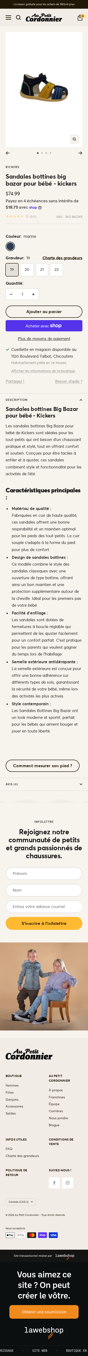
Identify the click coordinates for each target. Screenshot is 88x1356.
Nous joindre (58, 1118)
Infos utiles (16, 1139)
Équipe (54, 1104)
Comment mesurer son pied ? (42, 765)
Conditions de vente (61, 1142)
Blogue (54, 1125)
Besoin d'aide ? (68, 381)
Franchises (57, 1097)
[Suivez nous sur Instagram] (67, 1182)
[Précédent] (8, 153)
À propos (56, 1090)
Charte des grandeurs (62, 257)
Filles (10, 1092)
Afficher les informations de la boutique (43, 371)
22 (56, 269)
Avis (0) (12, 784)
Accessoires (14, 1106)
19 (12, 269)
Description (16, 400)
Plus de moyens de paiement (44, 338)
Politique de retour (16, 1172)
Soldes (11, 1113)
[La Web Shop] (63, 1256)
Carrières (56, 1111)
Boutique (14, 1076)
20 (27, 269)
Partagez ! (15, 381)
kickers (12, 167)
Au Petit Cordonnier (59, 1078)
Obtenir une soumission (44, 1311)
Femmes (12, 1085)
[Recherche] (18, 17)
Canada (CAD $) (18, 1201)
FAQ (9, 1149)
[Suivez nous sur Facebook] (54, 1182)
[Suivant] (80, 153)
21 (42, 269)
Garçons (12, 1099)
